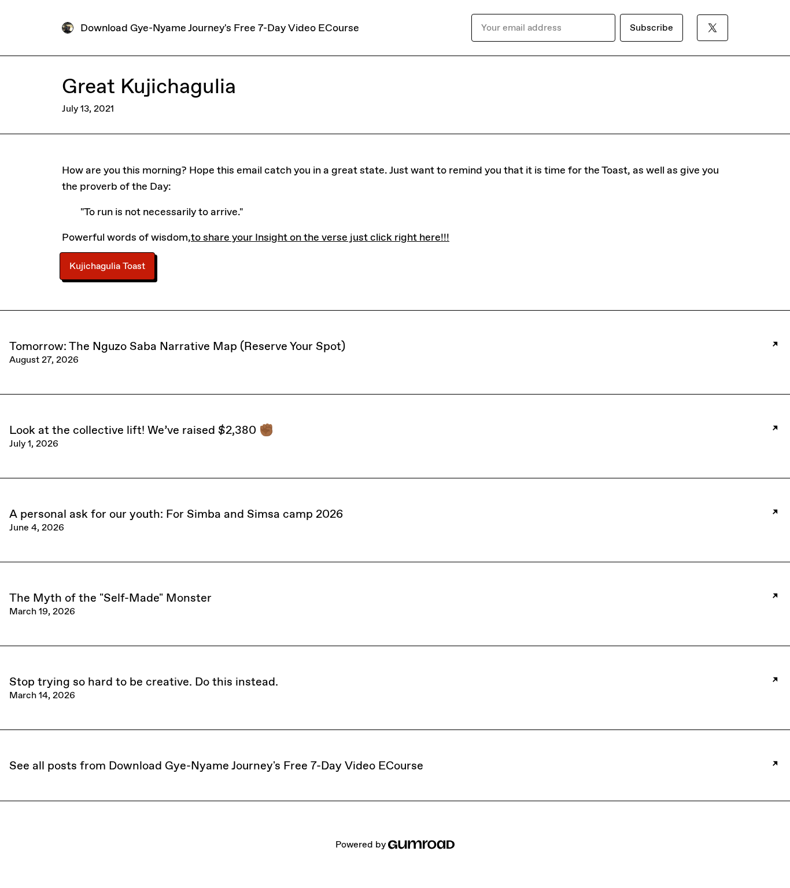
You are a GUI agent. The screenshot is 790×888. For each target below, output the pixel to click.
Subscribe (651, 27)
